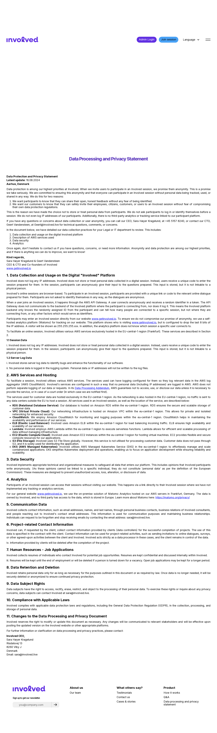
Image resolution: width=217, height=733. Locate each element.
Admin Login (146, 39)
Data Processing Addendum (92, 388)
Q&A (166, 697)
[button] (191, 40)
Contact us (123, 697)
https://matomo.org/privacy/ (172, 497)
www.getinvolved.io (18, 268)
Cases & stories (126, 701)
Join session (168, 39)
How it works (172, 692)
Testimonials (124, 692)
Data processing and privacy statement (181, 703)
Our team (75, 692)
